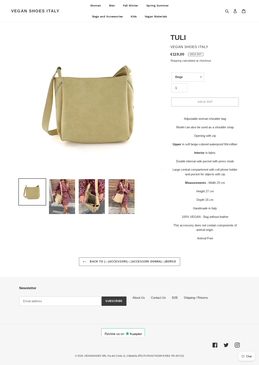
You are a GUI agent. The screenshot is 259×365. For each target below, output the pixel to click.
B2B (175, 297)
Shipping (176, 60)
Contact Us (158, 297)
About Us (139, 297)
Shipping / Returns (196, 297)
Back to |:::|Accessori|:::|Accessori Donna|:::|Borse (132, 261)
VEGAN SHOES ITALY (35, 11)
